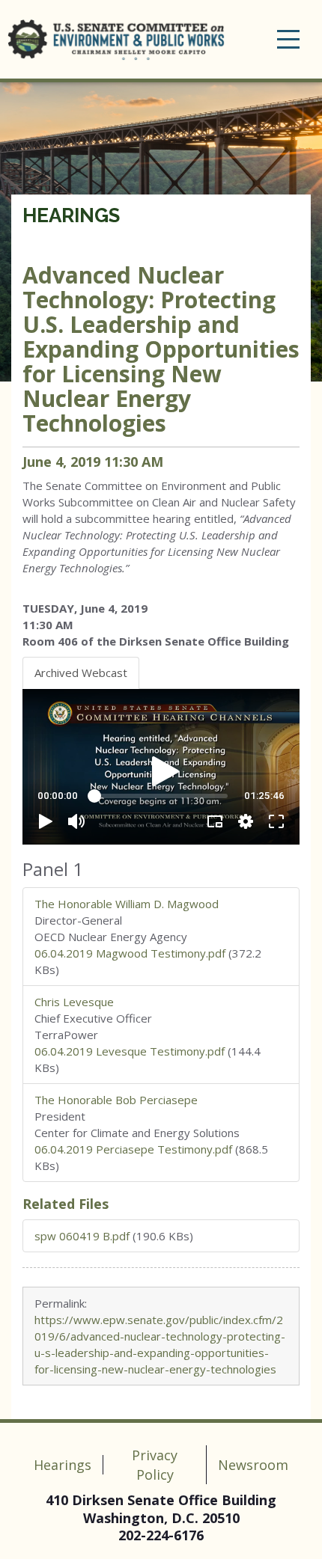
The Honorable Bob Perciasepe (116, 1099)
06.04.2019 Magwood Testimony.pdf (129, 953)
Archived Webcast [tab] (80, 672)
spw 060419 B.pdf (82, 1235)
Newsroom (253, 1465)
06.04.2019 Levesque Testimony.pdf (129, 1051)
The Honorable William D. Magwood (126, 903)
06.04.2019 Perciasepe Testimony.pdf (133, 1149)
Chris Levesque (74, 1001)
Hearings (71, 215)
